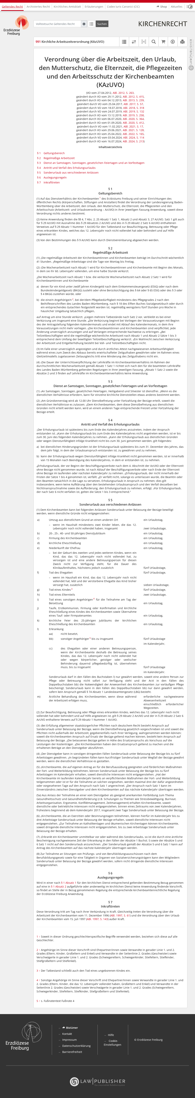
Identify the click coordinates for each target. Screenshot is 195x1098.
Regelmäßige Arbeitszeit (59, 158)
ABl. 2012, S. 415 (133, 96)
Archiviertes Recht (38, 6)
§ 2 (39, 158)
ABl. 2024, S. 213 (133, 141)
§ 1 (39, 153)
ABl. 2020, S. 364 (133, 119)
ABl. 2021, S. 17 (133, 126)
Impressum (69, 1039)
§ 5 (39, 172)
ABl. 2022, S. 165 (133, 134)
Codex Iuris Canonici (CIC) (123, 6)
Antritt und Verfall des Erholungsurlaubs (70, 168)
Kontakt (67, 1034)
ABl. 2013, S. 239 (133, 100)
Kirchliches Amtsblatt (67, 6)
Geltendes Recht (12, 6)
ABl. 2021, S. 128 (133, 130)
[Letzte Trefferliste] (91, 23)
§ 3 (39, 163)
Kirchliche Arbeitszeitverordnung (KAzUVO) (70, 42)
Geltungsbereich (54, 153)
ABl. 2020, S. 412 (133, 122)
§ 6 (39, 177)
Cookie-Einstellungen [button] (112, 1042)
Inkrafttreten (52, 182)
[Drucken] (182, 41)
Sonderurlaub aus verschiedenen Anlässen (71, 172)
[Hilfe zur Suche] (84, 23)
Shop (163, 6)
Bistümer (72, 1027)
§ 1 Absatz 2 (58, 886)
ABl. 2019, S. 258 (133, 115)
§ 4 (39, 168)
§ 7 (39, 182)
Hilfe (111, 1035)
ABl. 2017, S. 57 (133, 104)
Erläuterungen (94, 6)
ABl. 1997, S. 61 (120, 915)
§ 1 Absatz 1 (68, 882)
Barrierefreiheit (72, 1052)
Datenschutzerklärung (76, 1046)
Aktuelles (176, 6)
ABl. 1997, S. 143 (97, 919)
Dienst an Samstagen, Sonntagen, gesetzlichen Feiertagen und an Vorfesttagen (94, 163)
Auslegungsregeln (55, 177)
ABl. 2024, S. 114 (133, 137)
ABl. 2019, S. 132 (133, 111)
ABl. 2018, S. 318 (133, 108)
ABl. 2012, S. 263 (123, 93)
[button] (189, 7)
